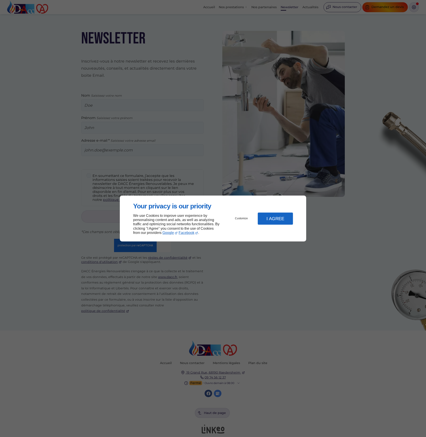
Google (168, 233)
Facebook (186, 233)
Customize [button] (241, 218)
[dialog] (213, 218)
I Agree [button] (275, 218)
